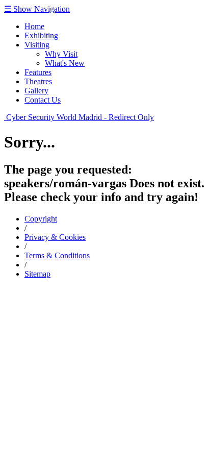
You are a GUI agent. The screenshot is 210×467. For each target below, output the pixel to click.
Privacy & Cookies (55, 237)
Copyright (40, 218)
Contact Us (42, 99)
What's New (65, 63)
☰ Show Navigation (37, 9)
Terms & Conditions (57, 255)
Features (37, 72)
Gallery (36, 90)
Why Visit (61, 54)
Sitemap (37, 273)
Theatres (38, 81)
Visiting (36, 44)
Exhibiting (41, 35)
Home (34, 26)
